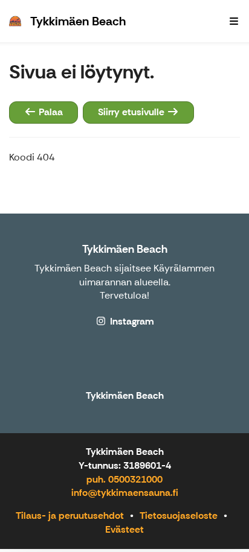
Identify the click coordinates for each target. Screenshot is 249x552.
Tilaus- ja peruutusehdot (70, 515)
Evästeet (124, 529)
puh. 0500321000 (124, 479)
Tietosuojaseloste (179, 515)
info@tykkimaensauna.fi (124, 492)
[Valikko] (234, 21)
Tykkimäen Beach (124, 249)
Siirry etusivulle (132, 112)
